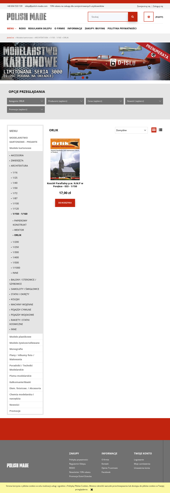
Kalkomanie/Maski (20, 382)
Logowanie (139, 459)
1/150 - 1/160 (20, 213)
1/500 (16, 262)
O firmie (105, 459)
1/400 (16, 257)
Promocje (14, 410)
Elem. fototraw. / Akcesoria (25, 388)
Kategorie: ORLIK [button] (16, 101)
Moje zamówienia (142, 463)
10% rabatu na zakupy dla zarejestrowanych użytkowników (77, 6)
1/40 (15, 182)
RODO (72, 468)
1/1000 (16, 267)
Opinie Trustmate (110, 468)
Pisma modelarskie (20, 375)
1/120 (16, 208)
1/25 (15, 177)
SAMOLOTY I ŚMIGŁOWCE (25, 289)
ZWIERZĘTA (17, 160)
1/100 (16, 203)
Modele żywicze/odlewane (24, 342)
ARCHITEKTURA (19, 165)
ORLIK (17, 235)
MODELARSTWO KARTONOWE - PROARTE (23, 139)
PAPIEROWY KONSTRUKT (20, 222)
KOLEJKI (15, 299)
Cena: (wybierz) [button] (95, 101)
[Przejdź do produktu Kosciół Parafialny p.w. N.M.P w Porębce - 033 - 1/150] (65, 159)
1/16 (15, 172)
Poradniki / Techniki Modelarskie (21, 367)
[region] (85, 61)
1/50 (15, 188)
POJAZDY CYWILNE (21, 309)
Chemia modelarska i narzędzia (21, 396)
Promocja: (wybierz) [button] (18, 109)
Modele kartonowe (20, 148)
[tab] (83, 77)
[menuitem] (12, 28)
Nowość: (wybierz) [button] (135, 101)
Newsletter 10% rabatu (79, 472)
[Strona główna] (26, 16)
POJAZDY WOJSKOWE (22, 314)
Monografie (16, 349)
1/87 (15, 198)
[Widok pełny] (160, 130)
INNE (15, 272)
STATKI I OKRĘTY (20, 294)
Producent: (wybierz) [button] (57, 101)
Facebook (106, 472)
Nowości (14, 404)
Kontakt (105, 463)
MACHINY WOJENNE (22, 304)
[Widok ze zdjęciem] (154, 130)
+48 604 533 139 (14, 6)
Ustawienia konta (142, 468)
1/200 (16, 241)
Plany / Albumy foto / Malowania (21, 357)
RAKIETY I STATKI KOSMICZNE (19, 322)
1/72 (15, 193)
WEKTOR (19, 229)
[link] (85, 61)
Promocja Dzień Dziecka (80, 476)
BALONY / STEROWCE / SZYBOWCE (22, 281)
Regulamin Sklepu (77, 463)
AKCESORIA (17, 155)
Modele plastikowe (20, 336)
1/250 (16, 247)
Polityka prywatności (78, 459)
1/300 (16, 252)
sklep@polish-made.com (36, 6)
